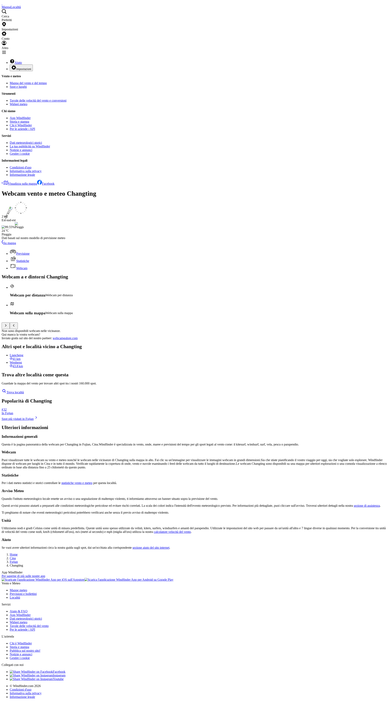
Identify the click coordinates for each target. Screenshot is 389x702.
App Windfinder (20, 118)
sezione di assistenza (367, 505)
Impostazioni (23, 69)
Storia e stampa (19, 121)
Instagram (59, 675)
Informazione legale (22, 174)
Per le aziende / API (22, 129)
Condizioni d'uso (20, 167)
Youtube (58, 679)
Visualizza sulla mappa (22, 183)
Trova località (15, 392)
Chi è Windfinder (21, 125)
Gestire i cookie (20, 153)
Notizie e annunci (21, 150)
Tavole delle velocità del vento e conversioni (38, 100)
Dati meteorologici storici (26, 142)
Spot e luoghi (18, 86)
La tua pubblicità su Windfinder (30, 146)
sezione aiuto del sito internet (151, 547)
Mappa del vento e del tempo (28, 83)
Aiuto (18, 62)
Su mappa (9, 243)
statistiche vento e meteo (76, 483)
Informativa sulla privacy (26, 171)
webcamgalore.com (65, 338)
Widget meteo (18, 104)
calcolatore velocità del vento (172, 531)
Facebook (48, 183)
